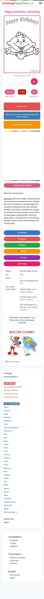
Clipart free (14, 561)
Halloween (8, 468)
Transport (7, 498)
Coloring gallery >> (11, 377)
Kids (5, 471)
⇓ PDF (22, 92)
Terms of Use (22, 106)
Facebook (14, 540)
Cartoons (13, 563)
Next (34, 92)
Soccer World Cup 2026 (13, 387)
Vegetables (8, 505)
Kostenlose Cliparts (17, 558)
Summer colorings (11, 397)
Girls (5, 438)
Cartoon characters (11, 427)
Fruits (6, 465)
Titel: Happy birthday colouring (22, 75)
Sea (5, 481)
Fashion (7, 454)
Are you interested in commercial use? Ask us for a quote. (22, 116)
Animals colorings (11, 394)
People (6, 478)
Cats (5, 434)
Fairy (6, 448)
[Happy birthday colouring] (22, 71)
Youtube (13, 543)
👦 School (22, 251)
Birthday (7, 417)
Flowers (7, 458)
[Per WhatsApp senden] (26, 81)
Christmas (8, 431)
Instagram (14, 546)
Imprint (6, 522)
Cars (5, 424)
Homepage (8, 373)
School (6, 488)
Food (6, 461)
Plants (6, 485)
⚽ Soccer (22, 239)
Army (6, 414)
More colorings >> (11, 512)
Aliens (6, 407)
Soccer (6, 492)
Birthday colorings (11, 390)
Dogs (6, 441)
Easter (6, 444)
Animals (7, 410)
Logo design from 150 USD (22, 125)
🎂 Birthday (22, 233)
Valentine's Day (9, 502)
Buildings (7, 421)
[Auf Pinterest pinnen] (18, 81)
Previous (9, 92)
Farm (6, 451)
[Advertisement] (22, 156)
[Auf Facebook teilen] (9, 81)
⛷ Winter (22, 245)
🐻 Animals (22, 257)
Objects (7, 475)
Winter (6, 509)
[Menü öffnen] (40, 3)
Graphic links (9, 519)
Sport (6, 495)
